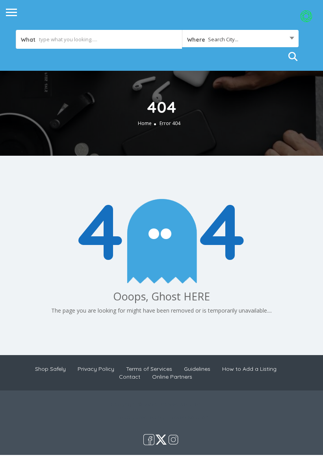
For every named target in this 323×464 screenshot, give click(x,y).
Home (145, 123)
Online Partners (172, 376)
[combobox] (240, 39)
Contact (129, 376)
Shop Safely (50, 368)
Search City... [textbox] (223, 39)
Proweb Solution (187, 417)
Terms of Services (149, 368)
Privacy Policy (96, 368)
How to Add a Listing (249, 368)
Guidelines (197, 368)
